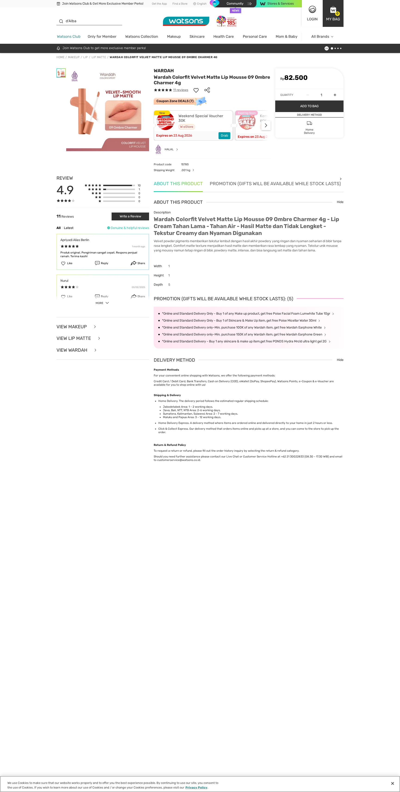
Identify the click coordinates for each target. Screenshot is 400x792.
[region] (200, 784)
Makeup (174, 36)
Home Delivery (168, 401)
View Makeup (72, 326)
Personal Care (255, 36)
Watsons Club (69, 36)
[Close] (393, 783)
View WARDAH (72, 350)
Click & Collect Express (173, 428)
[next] (266, 125)
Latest (68, 228)
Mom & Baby (286, 36)
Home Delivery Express (173, 423)
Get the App (159, 3)
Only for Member (102, 36)
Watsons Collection (141, 36)
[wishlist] (196, 90)
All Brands (320, 36)
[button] (333, 13)
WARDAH (164, 70)
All (58, 228)
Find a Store (180, 3)
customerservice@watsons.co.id (178, 460)
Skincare (197, 36)
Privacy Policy (196, 787)
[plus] (334, 95)
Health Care (223, 36)
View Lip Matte (74, 338)
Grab (224, 136)
